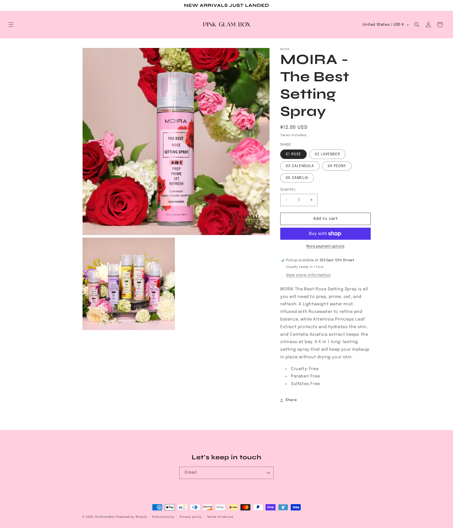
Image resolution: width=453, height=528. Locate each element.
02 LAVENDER (327, 154)
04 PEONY (337, 166)
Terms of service (220, 517)
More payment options (325, 246)
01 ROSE (293, 154)
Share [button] (291, 400)
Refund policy (163, 517)
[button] (11, 24)
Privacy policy (191, 517)
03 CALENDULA (300, 166)
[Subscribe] (267, 473)
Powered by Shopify (131, 517)
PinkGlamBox (105, 517)
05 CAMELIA (297, 178)
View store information (308, 275)
